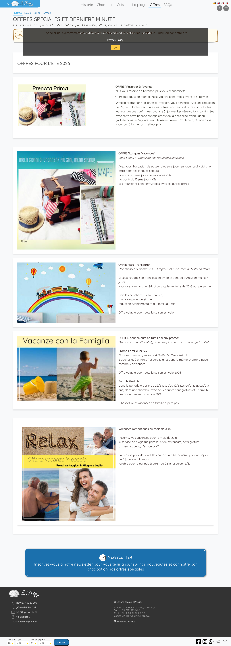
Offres (155, 4)
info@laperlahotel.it (26, 612)
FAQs (167, 4)
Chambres (105, 4)
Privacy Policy (115, 39)
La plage (139, 4)
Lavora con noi (124, 601)
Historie (87, 4)
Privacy (138, 601)
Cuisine (122, 4)
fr (219, 8)
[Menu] (226, 8)
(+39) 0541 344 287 (26, 607)
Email (37, 12)
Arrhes (47, 12)
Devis (27, 12)
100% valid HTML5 (125, 621)
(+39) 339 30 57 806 (26, 602)
